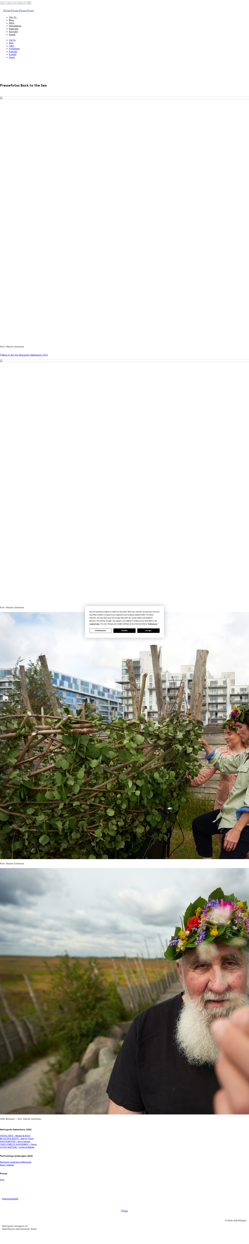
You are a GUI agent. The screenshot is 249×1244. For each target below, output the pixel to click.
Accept (148, 631)
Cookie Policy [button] (94, 624)
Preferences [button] (152, 624)
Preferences (100, 631)
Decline (124, 631)
